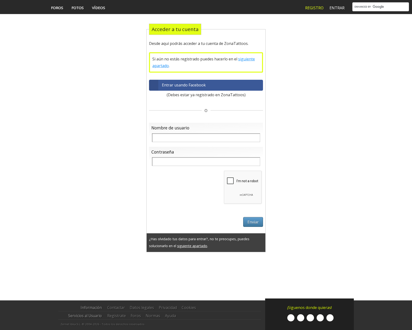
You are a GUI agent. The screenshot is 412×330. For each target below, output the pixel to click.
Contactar (116, 307)
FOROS (57, 7)
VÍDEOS (98, 7)
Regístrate (116, 315)
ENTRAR (337, 8)
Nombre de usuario (170, 128)
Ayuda (170, 315)
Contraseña (162, 152)
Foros (136, 315)
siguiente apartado (192, 246)
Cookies (189, 307)
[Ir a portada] (22, 7)
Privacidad (168, 307)
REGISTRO (314, 8)
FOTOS (78, 7)
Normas (153, 315)
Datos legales (142, 307)
